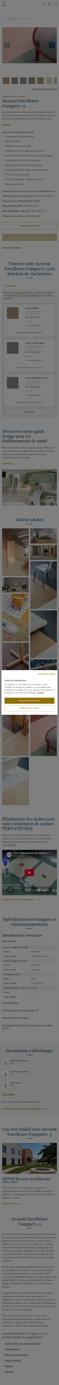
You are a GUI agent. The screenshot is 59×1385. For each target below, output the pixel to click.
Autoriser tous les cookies (30, 700)
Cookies (40, 693)
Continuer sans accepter (46, 673)
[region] (29, 692)
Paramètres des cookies (29, 708)
